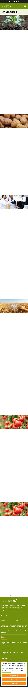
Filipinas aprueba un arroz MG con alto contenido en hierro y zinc (14, 631)
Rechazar (14, 679)
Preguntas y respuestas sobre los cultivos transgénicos (12, 653)
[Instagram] (18, 1)
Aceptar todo (14, 675)
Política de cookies (6, 672)
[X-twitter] (12, 1)
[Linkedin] (14, 1)
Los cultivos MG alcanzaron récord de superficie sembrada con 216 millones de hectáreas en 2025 (14, 625)
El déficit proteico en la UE (8, 648)
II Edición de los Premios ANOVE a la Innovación (14, 621)
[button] (25, 6)
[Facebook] (10, 1)
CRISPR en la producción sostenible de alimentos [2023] (14, 643)
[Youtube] (16, 1)
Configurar (14, 683)
